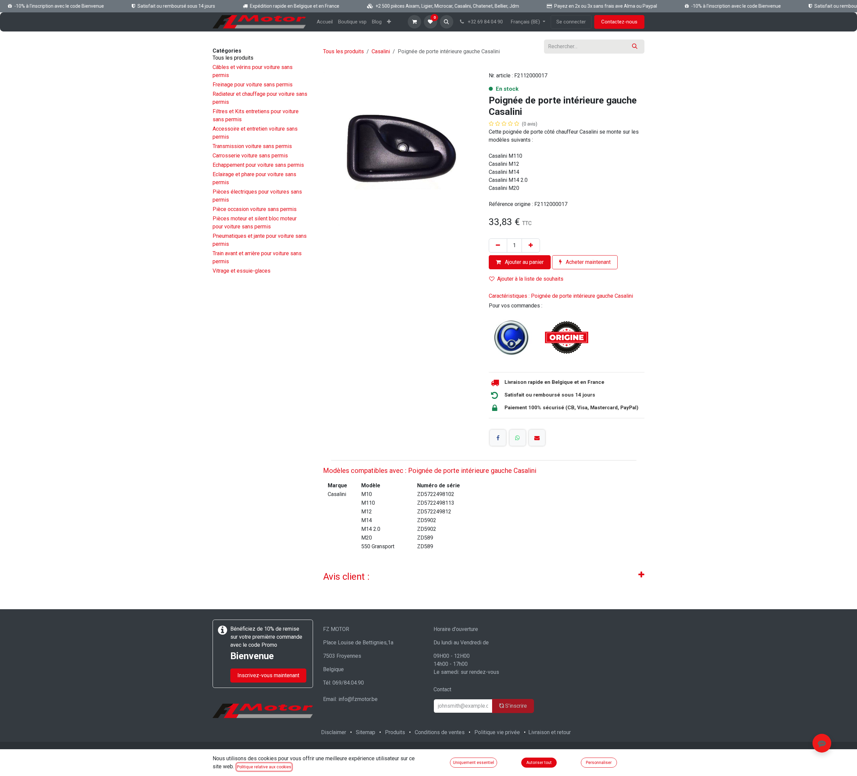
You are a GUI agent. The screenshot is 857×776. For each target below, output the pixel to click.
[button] (446, 21)
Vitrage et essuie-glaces (241, 271)
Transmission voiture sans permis (252, 146)
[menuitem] (324, 21)
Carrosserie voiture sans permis (250, 155)
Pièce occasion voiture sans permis (255, 209)
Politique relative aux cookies (264, 767)
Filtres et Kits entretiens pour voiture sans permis (256, 115)
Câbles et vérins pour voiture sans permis (253, 71)
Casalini (381, 51)
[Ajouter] (531, 245)
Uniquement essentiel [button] (473, 762)
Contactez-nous (619, 22)
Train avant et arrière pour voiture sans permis (257, 257)
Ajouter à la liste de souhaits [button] (530, 279)
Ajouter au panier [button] (523, 262)
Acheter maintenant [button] (587, 262)
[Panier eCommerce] (414, 21)
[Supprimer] (498, 245)
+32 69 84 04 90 (484, 22)
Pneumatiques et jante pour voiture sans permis (260, 240)
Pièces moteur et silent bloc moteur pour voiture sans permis (255, 222)
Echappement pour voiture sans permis (258, 165)
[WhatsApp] (518, 438)
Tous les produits (233, 58)
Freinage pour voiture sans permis (253, 84)
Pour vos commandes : (515, 305)
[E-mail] (537, 438)
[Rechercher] (634, 47)
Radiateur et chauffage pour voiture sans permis (260, 98)
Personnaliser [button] (599, 762)
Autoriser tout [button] (539, 762)
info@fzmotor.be (358, 699)
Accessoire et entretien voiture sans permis (255, 133)
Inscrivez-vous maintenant (268, 675)
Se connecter (571, 22)
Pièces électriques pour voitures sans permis (257, 196)
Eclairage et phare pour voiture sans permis (254, 178)
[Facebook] (498, 438)
